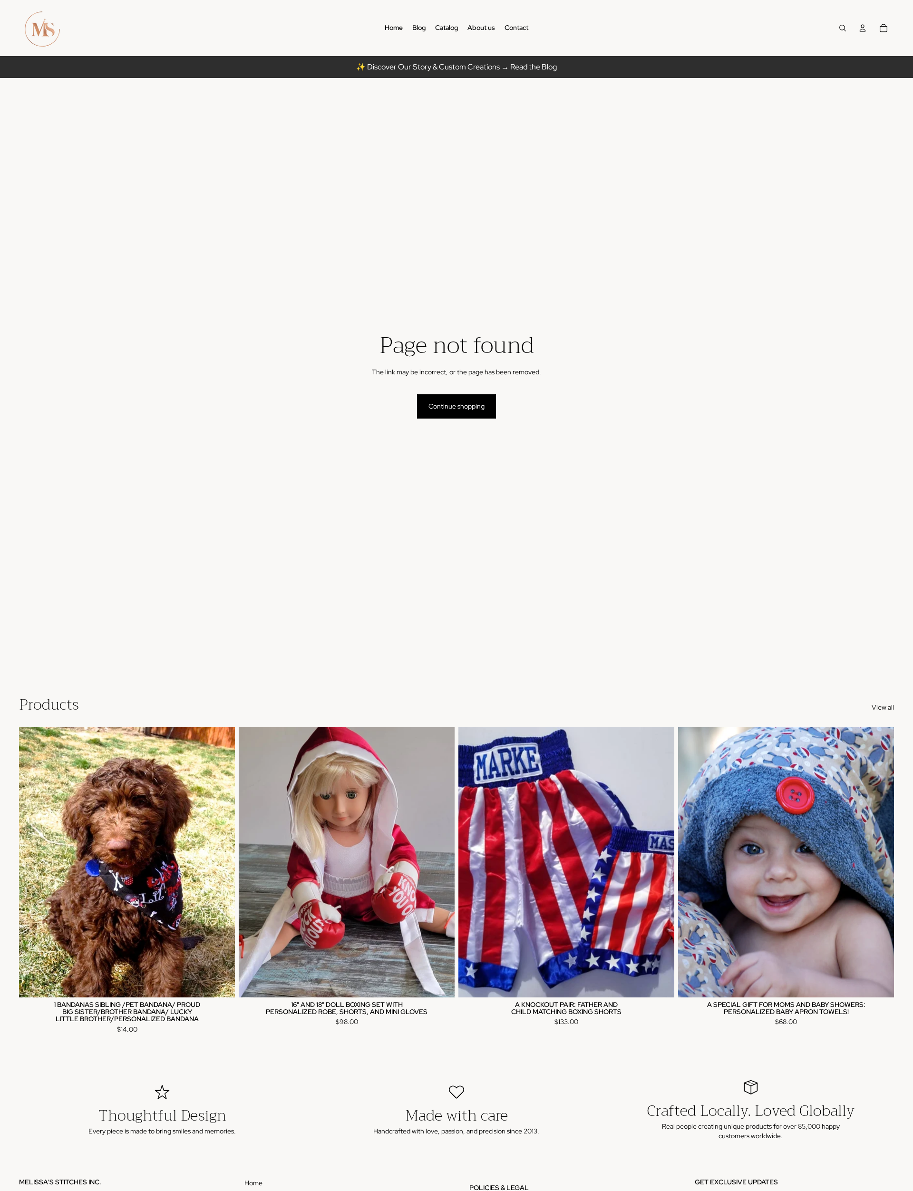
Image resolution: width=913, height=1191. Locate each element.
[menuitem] (394, 28)
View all (883, 707)
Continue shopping (456, 406)
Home (253, 1183)
